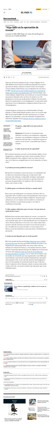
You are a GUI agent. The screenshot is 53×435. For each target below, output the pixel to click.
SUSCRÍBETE (38, 9)
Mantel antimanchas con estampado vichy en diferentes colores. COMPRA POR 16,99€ (43, 415)
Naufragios (13, 298)
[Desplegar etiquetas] (47, 298)
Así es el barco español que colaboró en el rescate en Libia (7, 130)
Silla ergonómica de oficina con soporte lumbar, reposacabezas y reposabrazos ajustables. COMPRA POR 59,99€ (13, 419)
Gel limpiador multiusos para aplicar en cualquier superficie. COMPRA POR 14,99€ (43, 401)
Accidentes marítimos (33, 298)
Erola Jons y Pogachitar (9, 382)
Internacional (9, 19)
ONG (17, 298)
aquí (32, 304)
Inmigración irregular (23, 298)
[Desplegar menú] (4, 13)
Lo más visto (6, 372)
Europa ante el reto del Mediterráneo (8, 150)
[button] (26, 54)
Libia (9, 298)
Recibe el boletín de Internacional (13, 276)
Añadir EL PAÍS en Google (44, 77)
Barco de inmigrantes (10, 25)
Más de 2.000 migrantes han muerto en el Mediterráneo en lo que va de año (8, 137)
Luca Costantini (26, 72)
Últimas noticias (7, 351)
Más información (8, 304)
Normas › (46, 279)
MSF (6, 298)
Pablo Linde (16, 289)
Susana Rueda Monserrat (23, 289)
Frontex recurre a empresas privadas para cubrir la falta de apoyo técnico (7, 144)
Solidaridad (40, 298)
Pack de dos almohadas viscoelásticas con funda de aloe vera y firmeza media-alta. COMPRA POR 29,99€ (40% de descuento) (43, 409)
